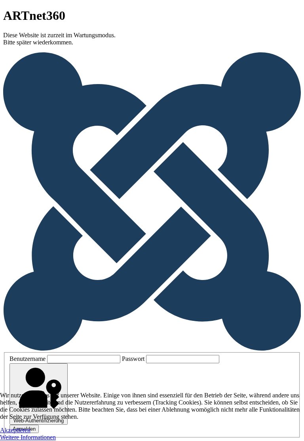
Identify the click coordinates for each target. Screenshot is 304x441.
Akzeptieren (15, 430)
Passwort (133, 358)
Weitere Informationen (28, 437)
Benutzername (28, 358)
